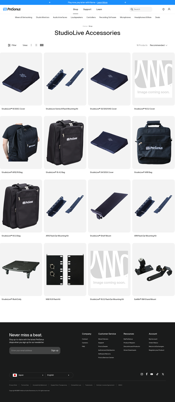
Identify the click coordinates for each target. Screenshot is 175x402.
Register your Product (156, 350)
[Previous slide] (50, 2)
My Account (153, 339)
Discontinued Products (132, 346)
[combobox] (140, 9)
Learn (99, 9)
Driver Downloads (130, 350)
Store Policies (103, 339)
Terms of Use (25, 385)
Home (85, 26)
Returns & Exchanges (156, 346)
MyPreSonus (128, 339)
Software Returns (104, 354)
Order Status (153, 342)
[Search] (132, 9)
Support (87, 9)
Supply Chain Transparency (59, 385)
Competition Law (76, 385)
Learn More (102, 2)
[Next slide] (125, 2)
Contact (85, 339)
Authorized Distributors (106, 350)
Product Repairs (129, 342)
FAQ (83, 346)
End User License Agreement (105, 385)
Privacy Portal (13, 385)
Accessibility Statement (40, 385)
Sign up (54, 350)
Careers (85, 342)
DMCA (120, 385)
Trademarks (88, 385)
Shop (75, 9)
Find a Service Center (106, 357)
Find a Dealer (103, 346)
